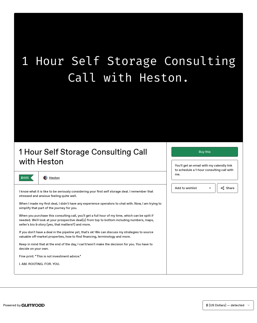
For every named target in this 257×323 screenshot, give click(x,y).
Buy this (205, 152)
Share (230, 188)
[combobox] (193, 188)
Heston (54, 178)
